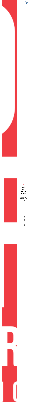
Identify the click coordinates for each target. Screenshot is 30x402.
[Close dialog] (26, 2)
